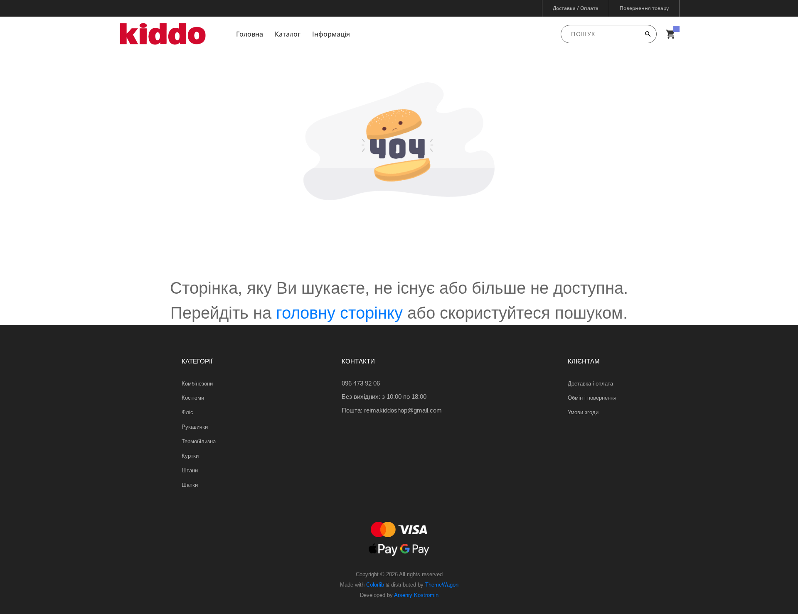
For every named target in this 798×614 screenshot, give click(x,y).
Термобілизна (199, 441)
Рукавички (195, 427)
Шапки (190, 485)
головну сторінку (339, 313)
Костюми (193, 398)
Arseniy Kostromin (416, 595)
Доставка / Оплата (575, 8)
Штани (190, 470)
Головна (249, 34)
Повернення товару (644, 8)
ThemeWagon (441, 585)
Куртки (190, 456)
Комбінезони (197, 384)
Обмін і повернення (592, 398)
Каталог (287, 34)
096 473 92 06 (361, 383)
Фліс (187, 412)
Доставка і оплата (590, 384)
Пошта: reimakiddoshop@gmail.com (392, 410)
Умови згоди (583, 412)
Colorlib (375, 585)
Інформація (331, 34)
